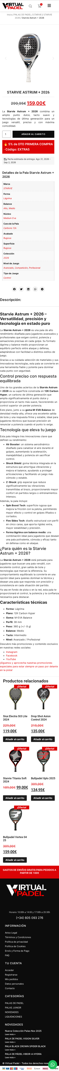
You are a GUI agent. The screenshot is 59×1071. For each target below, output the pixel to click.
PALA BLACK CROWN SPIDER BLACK (25, 1046)
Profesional (34, 268)
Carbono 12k (9, 228)
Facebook (11, 655)
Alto (5, 208)
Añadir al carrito (33, 134)
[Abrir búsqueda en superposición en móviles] (30, 6)
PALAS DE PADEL (22, 14)
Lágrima (7, 198)
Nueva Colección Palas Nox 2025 (23, 1030)
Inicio (9, 14)
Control (7, 277)
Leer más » (10, 1034)
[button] (6, 58)
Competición (21, 268)
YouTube (11, 659)
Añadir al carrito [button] (14, 739)
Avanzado (8, 268)
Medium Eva (9, 218)
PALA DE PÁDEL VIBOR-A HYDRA (23, 1054)
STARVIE (37, 14)
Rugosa (7, 238)
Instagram (11, 651)
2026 (6, 258)
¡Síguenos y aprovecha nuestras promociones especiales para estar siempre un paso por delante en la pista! (29, 666)
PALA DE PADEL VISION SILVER (22, 1038)
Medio (12, 208)
